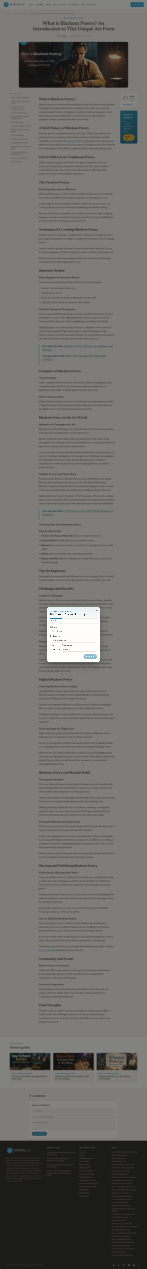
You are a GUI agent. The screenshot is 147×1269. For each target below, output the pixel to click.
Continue (90, 657)
